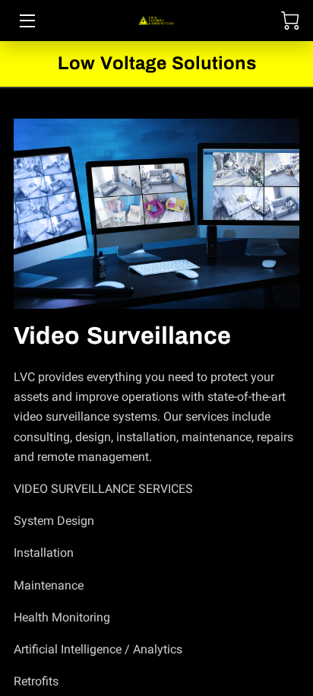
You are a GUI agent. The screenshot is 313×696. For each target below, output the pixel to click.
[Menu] (26, 20)
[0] (290, 20)
